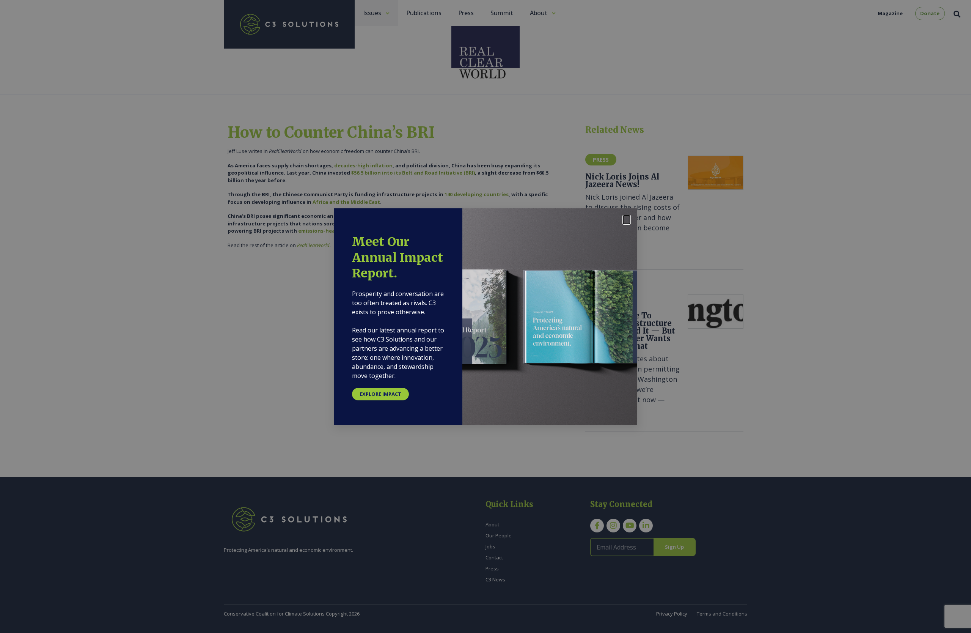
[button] (627, 220)
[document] (485, 316)
